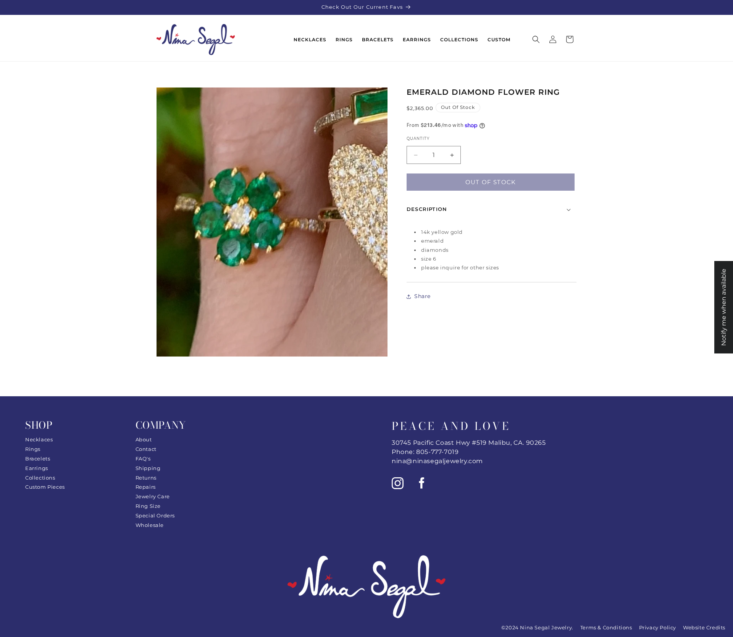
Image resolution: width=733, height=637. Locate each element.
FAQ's (143, 458)
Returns (146, 478)
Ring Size (148, 506)
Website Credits (704, 627)
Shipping (148, 468)
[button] (536, 39)
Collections (40, 478)
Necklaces (39, 439)
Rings (32, 449)
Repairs (146, 487)
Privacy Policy (657, 627)
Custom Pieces (45, 487)
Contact (146, 449)
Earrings (36, 468)
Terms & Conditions (606, 627)
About (144, 439)
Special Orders (155, 515)
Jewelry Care (153, 496)
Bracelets (37, 458)
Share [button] (422, 296)
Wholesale (150, 525)
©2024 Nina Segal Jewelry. (537, 627)
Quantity (418, 138)
